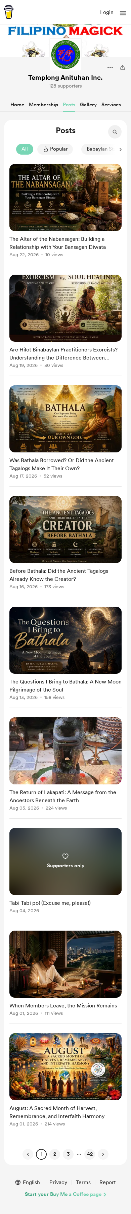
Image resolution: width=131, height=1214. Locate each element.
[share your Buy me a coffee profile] (123, 67)
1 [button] (41, 1154)
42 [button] (90, 1154)
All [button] (24, 149)
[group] (65, 214)
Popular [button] (59, 149)
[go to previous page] (28, 1154)
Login (107, 12)
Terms (83, 1182)
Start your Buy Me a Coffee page (63, 1194)
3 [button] (68, 1154)
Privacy (58, 1182)
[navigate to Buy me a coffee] (8, 12)
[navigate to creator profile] (65, 54)
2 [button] (54, 1154)
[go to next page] (103, 1154)
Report (107, 1182)
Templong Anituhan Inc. (65, 77)
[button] (123, 13)
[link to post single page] (65, 212)
